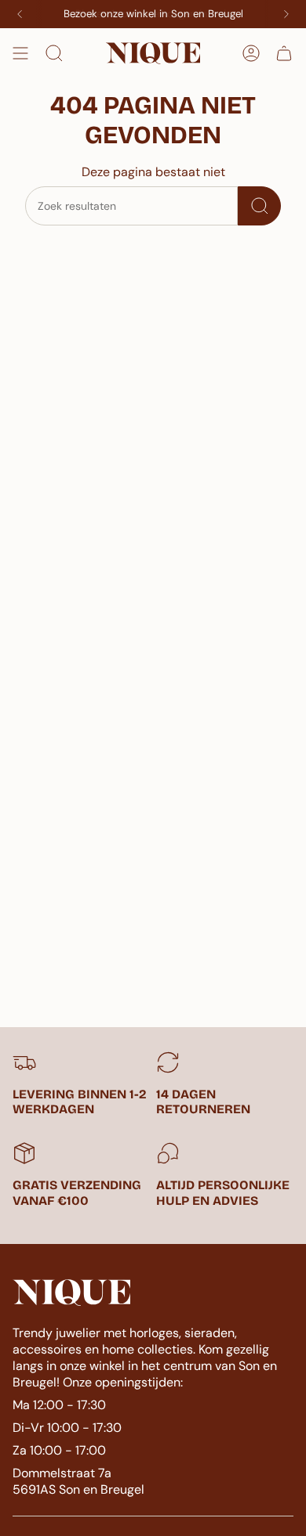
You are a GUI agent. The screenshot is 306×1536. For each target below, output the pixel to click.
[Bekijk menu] (20, 53)
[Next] (286, 14)
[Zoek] (259, 205)
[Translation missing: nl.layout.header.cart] (284, 53)
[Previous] (20, 14)
